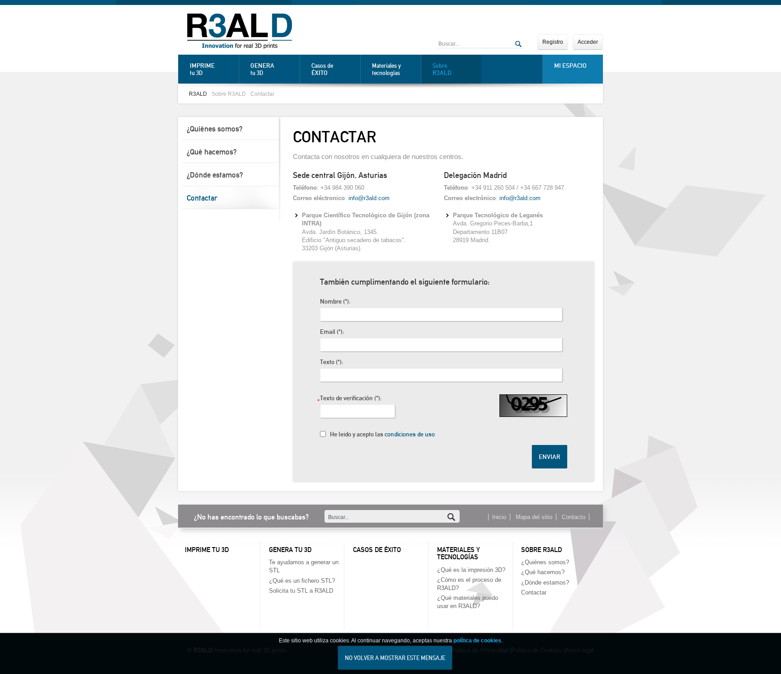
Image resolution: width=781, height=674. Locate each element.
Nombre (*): (335, 301)
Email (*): (332, 332)
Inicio (499, 517)
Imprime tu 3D (207, 550)
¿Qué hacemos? (212, 151)
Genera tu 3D (290, 550)
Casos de (322, 69)
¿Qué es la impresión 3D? (471, 569)
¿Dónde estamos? (215, 174)
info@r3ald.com (369, 198)
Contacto (573, 517)
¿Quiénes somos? (215, 128)
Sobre (442, 69)
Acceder (588, 42)
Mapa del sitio (534, 517)
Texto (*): (331, 362)
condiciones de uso (410, 434)
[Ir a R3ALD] (239, 32)
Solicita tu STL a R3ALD (301, 590)
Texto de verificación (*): (350, 399)
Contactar (262, 94)
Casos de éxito (377, 550)
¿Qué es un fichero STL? (302, 580)
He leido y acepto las (382, 434)
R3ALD (198, 94)
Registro (552, 42)
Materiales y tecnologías (386, 69)
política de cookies (477, 640)
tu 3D (202, 69)
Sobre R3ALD (229, 94)
